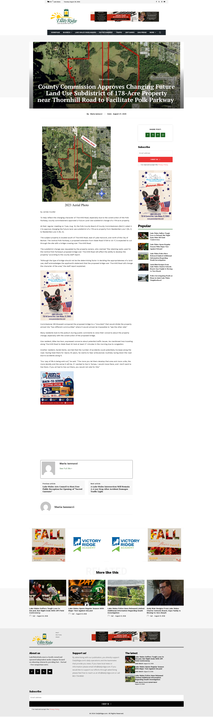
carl (34, 616)
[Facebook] (156, 1)
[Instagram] (37, 671)
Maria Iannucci (96, 114)
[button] (160, 32)
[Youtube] (164, 1)
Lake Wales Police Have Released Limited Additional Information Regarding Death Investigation (161, 256)
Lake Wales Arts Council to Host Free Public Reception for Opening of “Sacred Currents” (62, 489)
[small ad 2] (48, 545)
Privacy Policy (163, 165)
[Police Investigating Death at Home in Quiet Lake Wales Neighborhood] (143, 278)
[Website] (161, 1)
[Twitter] (159, 1)
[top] (125, 17)
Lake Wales (139, 663)
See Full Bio (65, 468)
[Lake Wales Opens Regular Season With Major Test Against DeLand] (143, 246)
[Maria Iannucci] (45, 507)
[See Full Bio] (72, 468)
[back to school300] (87, 545)
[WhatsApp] (163, 135)
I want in (154, 159)
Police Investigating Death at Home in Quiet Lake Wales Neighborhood (161, 278)
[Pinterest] (158, 135)
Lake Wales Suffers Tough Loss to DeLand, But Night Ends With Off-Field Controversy (160, 236)
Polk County (106, 79)
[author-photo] (30, 616)
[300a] (86, 388)
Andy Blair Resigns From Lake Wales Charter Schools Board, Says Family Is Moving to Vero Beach (161, 267)
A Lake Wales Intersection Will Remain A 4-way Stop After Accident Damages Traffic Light (110, 489)
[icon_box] (83, 2)
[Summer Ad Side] (86, 295)
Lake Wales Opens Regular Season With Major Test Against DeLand (160, 246)
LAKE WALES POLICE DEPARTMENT (146, 682)
